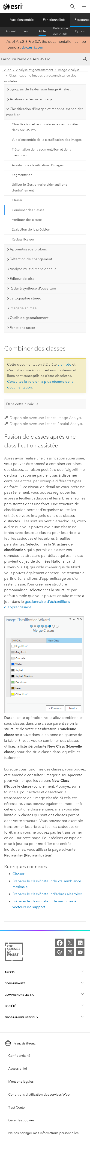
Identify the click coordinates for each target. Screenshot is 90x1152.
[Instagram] (70, 952)
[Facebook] (59, 943)
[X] (70, 943)
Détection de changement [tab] (31, 259)
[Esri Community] (59, 952)
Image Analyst (68, 70)
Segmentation (22, 175)
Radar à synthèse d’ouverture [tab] (33, 288)
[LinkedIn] (80, 943)
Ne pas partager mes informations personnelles (43, 1133)
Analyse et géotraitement (34, 70)
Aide (42, 31)
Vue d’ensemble (22, 20)
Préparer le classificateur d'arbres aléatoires (47, 894)
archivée (64, 364)
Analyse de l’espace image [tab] (31, 99)
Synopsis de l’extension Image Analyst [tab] (40, 89)
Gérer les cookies (21, 1120)
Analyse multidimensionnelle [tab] (33, 269)
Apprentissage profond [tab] (28, 249)
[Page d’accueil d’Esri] (13, 6)
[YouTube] (80, 952)
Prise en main (27, 31)
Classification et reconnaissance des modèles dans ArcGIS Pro (45, 127)
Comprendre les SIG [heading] (19, 994)
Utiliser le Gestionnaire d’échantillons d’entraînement (39, 187)
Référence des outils (60, 31)
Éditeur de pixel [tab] (23, 279)
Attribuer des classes (27, 220)
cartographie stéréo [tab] (25, 298)
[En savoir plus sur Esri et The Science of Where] (14, 953)
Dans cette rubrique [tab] (22, 404)
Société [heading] (10, 1006)
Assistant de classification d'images (37, 165)
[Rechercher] (72, 6)
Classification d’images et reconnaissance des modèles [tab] (45, 112)
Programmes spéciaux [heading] (21, 1017)
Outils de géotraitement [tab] (29, 318)
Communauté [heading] (15, 983)
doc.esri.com (32, 47)
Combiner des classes (28, 210)
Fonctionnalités (54, 20)
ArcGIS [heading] (10, 972)
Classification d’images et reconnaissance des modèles (40, 78)
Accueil (11, 31)
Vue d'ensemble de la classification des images (46, 140)
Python (80, 31)
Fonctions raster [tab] (22, 328)
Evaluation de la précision (31, 229)
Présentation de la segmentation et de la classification (41, 152)
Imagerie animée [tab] (23, 308)
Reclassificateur (23, 239)
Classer (17, 200)
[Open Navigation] (84, 6)
